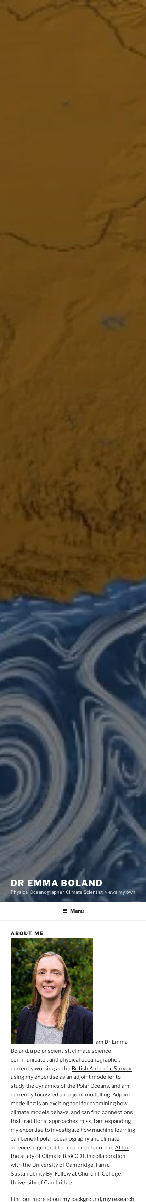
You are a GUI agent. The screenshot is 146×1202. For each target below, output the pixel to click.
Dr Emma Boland (57, 883)
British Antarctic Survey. (102, 1068)
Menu (77, 911)
